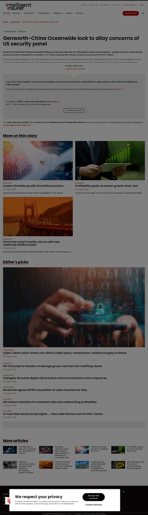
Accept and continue (93, 497)
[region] (64, 500)
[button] (9, 500)
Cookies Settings (93, 504)
